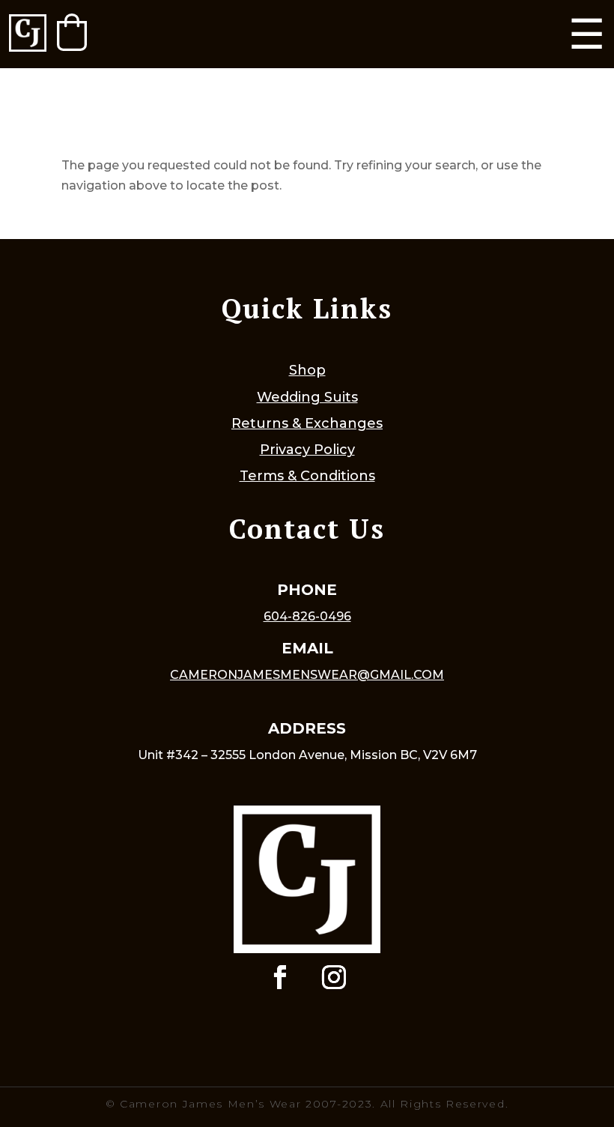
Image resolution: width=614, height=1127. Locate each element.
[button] (71, 32)
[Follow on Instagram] (334, 977)
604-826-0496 (307, 616)
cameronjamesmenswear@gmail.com (307, 675)
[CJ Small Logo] (27, 34)
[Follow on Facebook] (280, 977)
